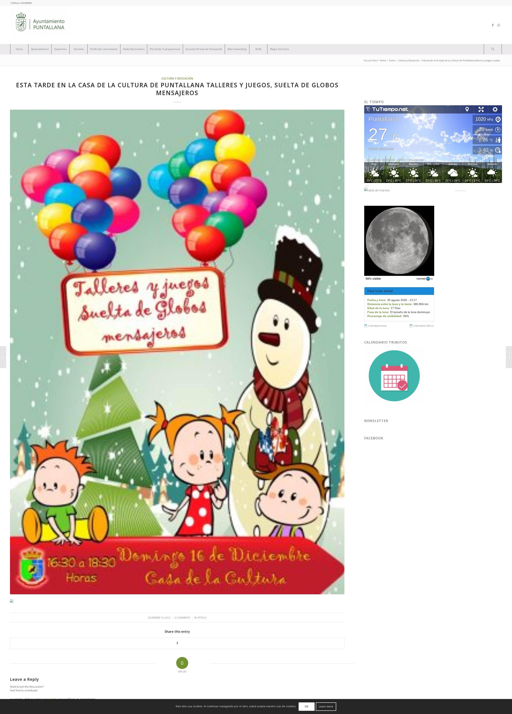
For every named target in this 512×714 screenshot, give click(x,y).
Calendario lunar (377, 325)
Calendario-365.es (423, 325)
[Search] (493, 49)
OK (306, 706)
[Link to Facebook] (493, 25)
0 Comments (182, 617)
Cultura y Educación (177, 78)
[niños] (177, 352)
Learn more (326, 706)
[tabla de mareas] (409, 190)
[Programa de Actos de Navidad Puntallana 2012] (3, 357)
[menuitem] (19, 49)
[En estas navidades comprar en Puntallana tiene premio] (509, 357)
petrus (202, 617)
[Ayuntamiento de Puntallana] (40, 25)
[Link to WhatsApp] (499, 25)
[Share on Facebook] (177, 643)
